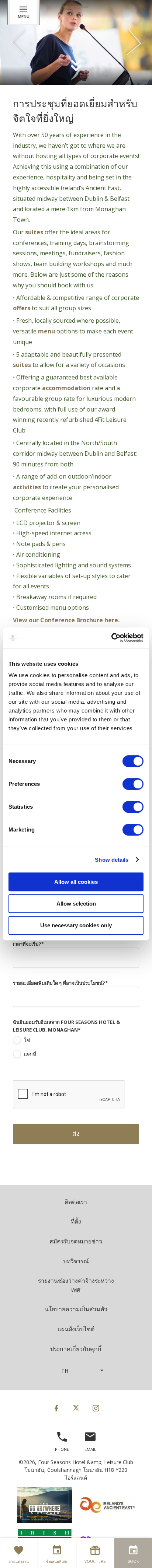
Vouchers (95, 1561)
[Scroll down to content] (76, 64)
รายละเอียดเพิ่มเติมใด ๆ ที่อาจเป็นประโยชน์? (60, 983)
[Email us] (90, 1440)
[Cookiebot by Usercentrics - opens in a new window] (111, 638)
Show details (111, 860)
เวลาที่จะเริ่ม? (28, 944)
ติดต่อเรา (76, 1202)
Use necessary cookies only (76, 925)
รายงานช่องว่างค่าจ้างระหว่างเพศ (76, 1285)
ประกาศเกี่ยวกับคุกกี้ (75, 1349)
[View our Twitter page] (76, 1408)
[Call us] (62, 1440)
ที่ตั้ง (76, 1221)
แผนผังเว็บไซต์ (76, 1329)
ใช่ (27, 1040)
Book (133, 1561)
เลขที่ (30, 1054)
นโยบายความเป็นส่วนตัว (76, 1309)
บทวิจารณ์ (76, 1261)
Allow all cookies (76, 882)
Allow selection (76, 903)
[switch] (133, 784)
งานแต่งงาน (19, 1561)
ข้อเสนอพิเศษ (57, 1561)
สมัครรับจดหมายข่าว (75, 1241)
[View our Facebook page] (56, 1408)
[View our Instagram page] (96, 1408)
